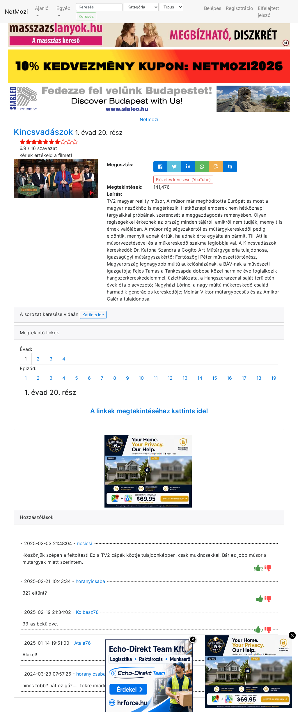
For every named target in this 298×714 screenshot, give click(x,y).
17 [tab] (244, 378)
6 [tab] (89, 378)
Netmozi (149, 119)
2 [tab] (38, 359)
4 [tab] (63, 359)
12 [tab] (170, 378)
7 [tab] (102, 378)
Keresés (86, 16)
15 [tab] (214, 378)
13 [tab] (184, 378)
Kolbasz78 (87, 612)
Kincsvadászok (44, 132)
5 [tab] (76, 378)
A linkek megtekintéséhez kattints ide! (149, 411)
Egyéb (63, 8)
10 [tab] (141, 378)
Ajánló (42, 8)
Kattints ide (93, 314)
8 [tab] (114, 378)
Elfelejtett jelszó (268, 11)
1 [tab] (26, 359)
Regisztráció (239, 8)
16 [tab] (229, 378)
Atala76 (82, 643)
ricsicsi (84, 543)
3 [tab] (50, 359)
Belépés (212, 8)
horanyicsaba (90, 581)
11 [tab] (156, 378)
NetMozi (16, 11)
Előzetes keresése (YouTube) (183, 179)
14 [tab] (199, 378)
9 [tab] (127, 378)
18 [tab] (258, 378)
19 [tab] (273, 378)
